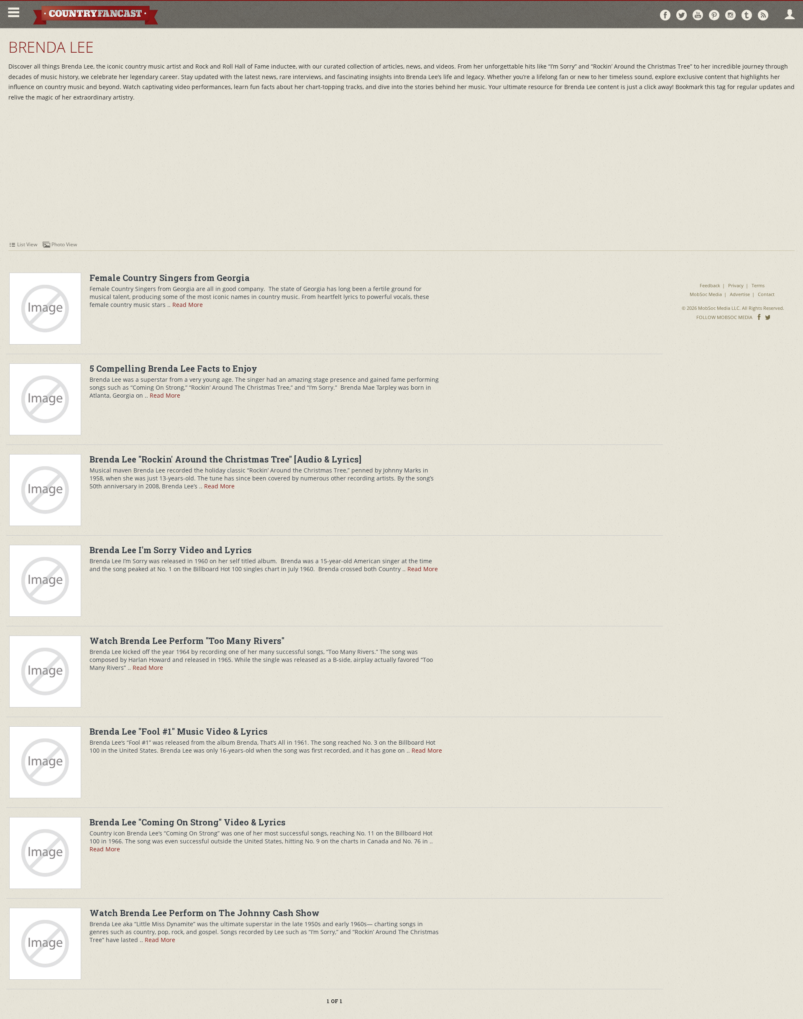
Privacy (736, 285)
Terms (758, 285)
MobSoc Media (706, 294)
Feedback (710, 285)
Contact (766, 294)
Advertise (740, 294)
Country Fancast (94, 14)
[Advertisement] (401, 175)
